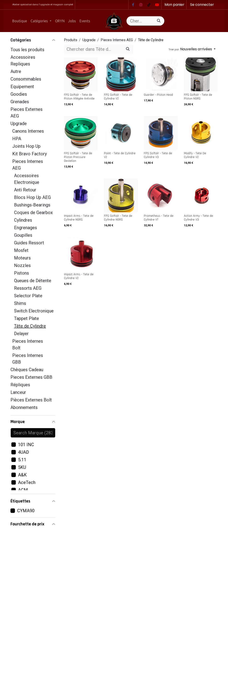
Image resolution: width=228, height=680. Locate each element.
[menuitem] (19, 20)
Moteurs (22, 258)
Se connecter (202, 4)
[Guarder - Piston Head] (161, 74)
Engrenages (25, 227)
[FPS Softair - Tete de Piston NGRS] (201, 74)
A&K (22, 475)
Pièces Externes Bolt (31, 400)
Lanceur (18, 392)
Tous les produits (27, 49)
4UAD (23, 452)
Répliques (20, 384)
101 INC (26, 444)
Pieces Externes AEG (26, 113)
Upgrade (18, 123)
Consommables (25, 79)
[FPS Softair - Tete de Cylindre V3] (161, 133)
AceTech (26, 482)
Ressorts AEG (27, 288)
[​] (132, 4)
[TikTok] (149, 4)
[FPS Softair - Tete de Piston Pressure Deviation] (81, 133)
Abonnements (24, 407)
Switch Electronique (34, 311)
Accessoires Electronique (26, 179)
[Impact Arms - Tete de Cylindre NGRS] (81, 195)
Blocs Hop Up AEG (32, 197)
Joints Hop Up (26, 146)
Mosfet (21, 250)
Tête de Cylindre (30, 326)
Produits (70, 40)
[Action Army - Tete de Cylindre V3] (201, 195)
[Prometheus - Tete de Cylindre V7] (161, 195)
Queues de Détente (32, 280)
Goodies (18, 94)
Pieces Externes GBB (31, 377)
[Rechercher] (158, 21)
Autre (15, 71)
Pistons (21, 273)
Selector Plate (28, 295)
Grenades (19, 101)
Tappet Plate (26, 318)
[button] (192, 49)
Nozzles (22, 265)
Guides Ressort (29, 242)
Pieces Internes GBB (27, 359)
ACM (23, 490)
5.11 (22, 459)
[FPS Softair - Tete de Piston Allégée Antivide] (81, 74)
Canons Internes (28, 131)
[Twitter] (157, 4)
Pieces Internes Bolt (27, 344)
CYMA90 (26, 510)
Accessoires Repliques (22, 61)
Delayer (21, 333)
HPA (16, 138)
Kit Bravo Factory (29, 153)
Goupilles (23, 235)
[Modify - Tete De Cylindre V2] (201, 133)
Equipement (22, 86)
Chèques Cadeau (26, 369)
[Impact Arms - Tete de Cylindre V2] (81, 254)
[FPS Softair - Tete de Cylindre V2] (121, 74)
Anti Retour (25, 189)
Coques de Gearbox (33, 212)
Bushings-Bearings (32, 205)
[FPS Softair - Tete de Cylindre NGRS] (121, 195)
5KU (22, 467)
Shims (20, 303)
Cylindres (23, 220)
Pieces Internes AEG (27, 165)
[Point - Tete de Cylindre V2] (121, 133)
